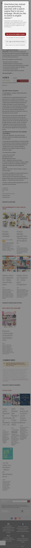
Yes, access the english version (15, 34)
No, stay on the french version (15, 41)
